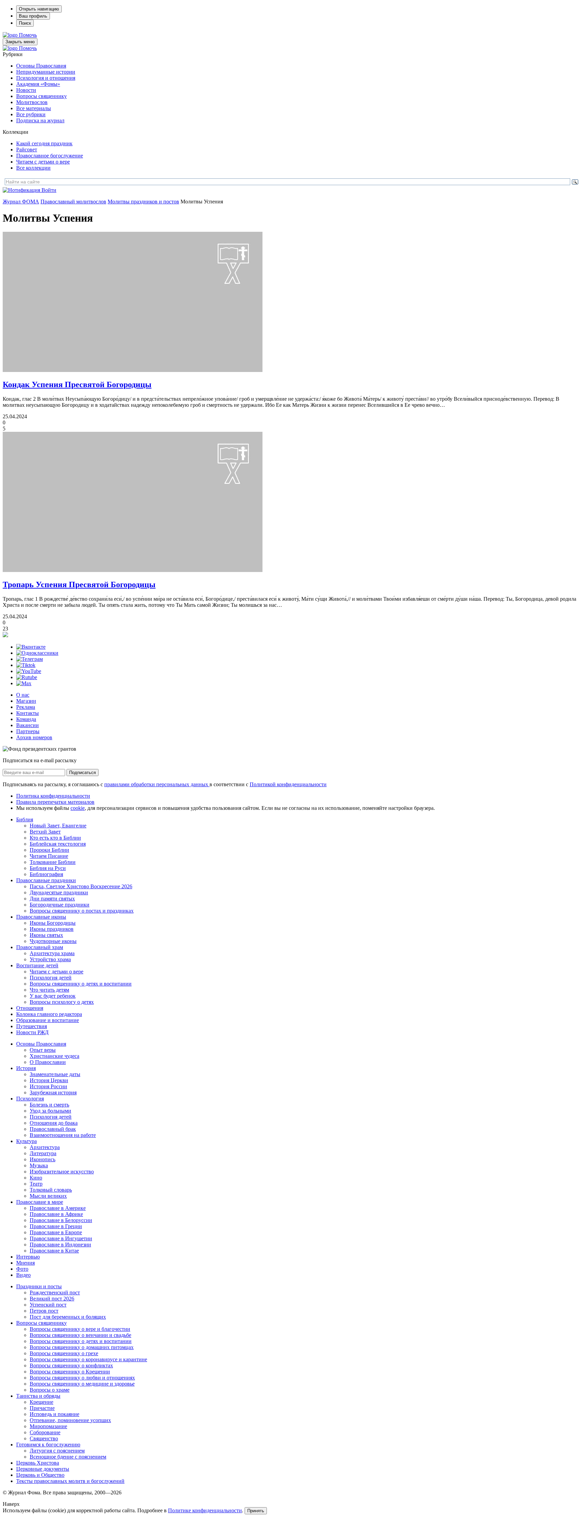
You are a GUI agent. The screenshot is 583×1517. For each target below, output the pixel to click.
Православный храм (39, 947)
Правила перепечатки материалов (55, 802)
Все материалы (33, 108)
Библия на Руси (48, 868)
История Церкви (49, 1080)
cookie (78, 808)
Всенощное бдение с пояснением (68, 1457)
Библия (24, 819)
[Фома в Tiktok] (25, 665)
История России (48, 1086)
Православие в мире (39, 1202)
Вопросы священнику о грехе (64, 1353)
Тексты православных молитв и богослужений (70, 1481)
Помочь (28, 35)
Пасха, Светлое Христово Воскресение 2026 (81, 886)
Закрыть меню (20, 41)
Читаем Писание (49, 856)
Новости (26, 90)
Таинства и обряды (38, 1396)
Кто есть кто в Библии (55, 838)
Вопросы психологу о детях (62, 1002)
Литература (43, 1153)
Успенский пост (48, 1305)
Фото (22, 1269)
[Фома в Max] (23, 683)
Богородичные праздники (59, 904)
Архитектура (45, 1147)
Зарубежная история (53, 1092)
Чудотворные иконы (53, 941)
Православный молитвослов (73, 201)
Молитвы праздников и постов (143, 201)
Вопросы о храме (50, 1390)
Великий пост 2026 (52, 1298)
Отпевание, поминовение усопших (70, 1420)
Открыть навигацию (39, 8)
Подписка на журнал (40, 120)
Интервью (28, 1257)
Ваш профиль (33, 16)
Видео (23, 1275)
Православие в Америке (58, 1208)
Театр (36, 1184)
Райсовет (26, 149)
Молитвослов (32, 102)
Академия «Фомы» (38, 84)
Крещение (41, 1402)
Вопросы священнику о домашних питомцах (82, 1347)
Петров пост (44, 1311)
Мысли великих (48, 1196)
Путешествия (31, 1026)
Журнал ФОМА (21, 201)
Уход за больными (50, 1111)
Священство (44, 1438)
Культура (26, 1141)
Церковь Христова (37, 1463)
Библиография (46, 874)
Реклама (25, 707)
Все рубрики (31, 114)
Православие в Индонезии (60, 1244)
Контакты (27, 713)
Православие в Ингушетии (61, 1238)
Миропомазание (48, 1426)
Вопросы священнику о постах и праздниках (82, 911)
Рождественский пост (55, 1292)
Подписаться (82, 772)
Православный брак (53, 1129)
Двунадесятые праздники (59, 892)
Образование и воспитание (47, 1020)
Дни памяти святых (52, 898)
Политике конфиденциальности (205, 1510)
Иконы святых (46, 935)
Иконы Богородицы (53, 923)
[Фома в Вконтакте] (31, 647)
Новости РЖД (32, 1032)
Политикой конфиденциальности (288, 784)
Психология (30, 1098)
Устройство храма (50, 959)
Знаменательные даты (55, 1074)
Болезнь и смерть (49, 1105)
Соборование (45, 1432)
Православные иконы (41, 917)
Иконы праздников (52, 929)
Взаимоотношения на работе (63, 1135)
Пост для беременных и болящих (68, 1317)
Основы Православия (41, 66)
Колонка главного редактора (49, 1014)
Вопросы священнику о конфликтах (71, 1365)
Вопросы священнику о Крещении (70, 1371)
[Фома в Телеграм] (29, 659)
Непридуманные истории (45, 72)
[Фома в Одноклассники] (37, 653)
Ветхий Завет (45, 832)
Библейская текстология (58, 844)
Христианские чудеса (54, 1056)
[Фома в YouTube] (28, 671)
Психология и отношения (45, 78)
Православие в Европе (56, 1232)
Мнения (25, 1263)
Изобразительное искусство (62, 1171)
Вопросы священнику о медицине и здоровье (82, 1384)
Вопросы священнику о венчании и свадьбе (80, 1335)
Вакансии (27, 725)
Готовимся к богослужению (48, 1444)
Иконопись (42, 1159)
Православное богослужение (49, 155)
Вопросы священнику (41, 96)
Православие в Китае (54, 1250)
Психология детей (51, 977)
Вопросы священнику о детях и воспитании (81, 984)
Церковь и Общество (40, 1475)
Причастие (42, 1408)
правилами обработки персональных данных (157, 784)
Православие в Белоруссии (61, 1220)
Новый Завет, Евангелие (58, 825)
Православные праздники (46, 880)
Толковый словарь (51, 1190)
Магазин (26, 701)
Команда (26, 719)
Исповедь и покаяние (54, 1414)
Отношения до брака (54, 1123)
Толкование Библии (53, 862)
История (26, 1068)
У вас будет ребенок (53, 996)
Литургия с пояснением (57, 1450)
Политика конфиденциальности (53, 796)
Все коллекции (33, 168)
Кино (36, 1177)
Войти (48, 190)
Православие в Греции (56, 1226)
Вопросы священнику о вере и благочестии (80, 1329)
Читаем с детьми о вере (43, 162)
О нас (22, 695)
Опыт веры (43, 1050)
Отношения (29, 1008)
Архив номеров (34, 737)
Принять (255, 1510)
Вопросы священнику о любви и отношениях (82, 1378)
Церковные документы (42, 1469)
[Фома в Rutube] (26, 677)
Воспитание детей (37, 965)
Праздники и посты (39, 1286)
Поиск (25, 23)
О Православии (48, 1062)
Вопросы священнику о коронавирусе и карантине (88, 1359)
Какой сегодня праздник (44, 143)
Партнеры (27, 731)
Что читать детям (49, 990)
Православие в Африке (56, 1214)
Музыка (39, 1165)
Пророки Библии (49, 850)
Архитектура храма (52, 953)
